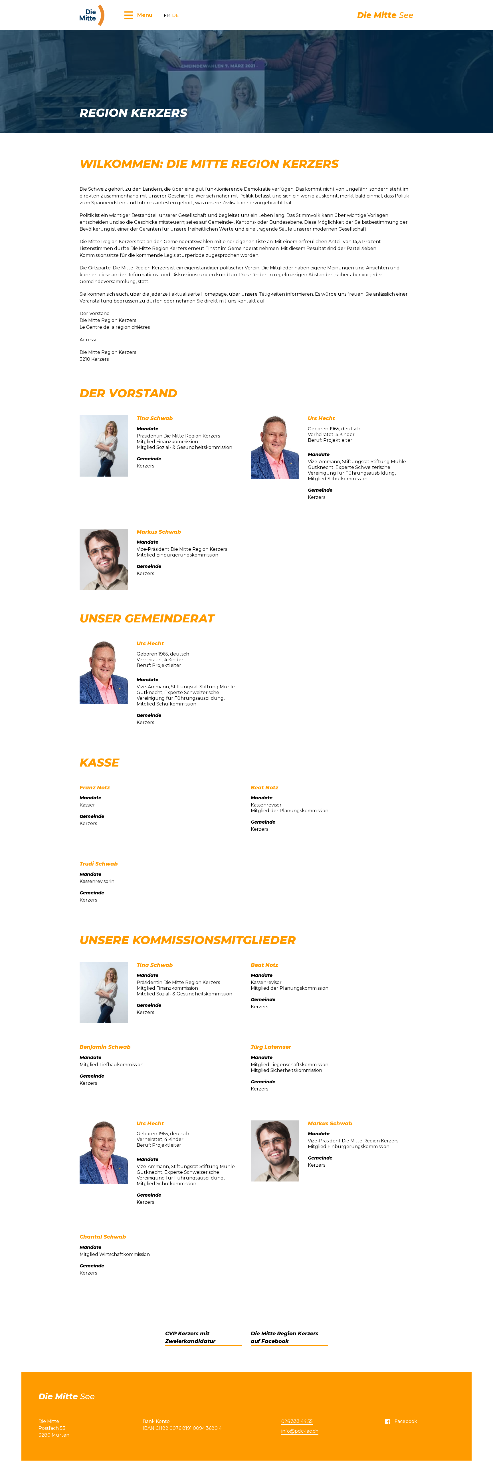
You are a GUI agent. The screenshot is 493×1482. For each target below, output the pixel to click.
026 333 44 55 (297, 1421)
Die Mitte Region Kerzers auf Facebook (284, 1337)
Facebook (406, 1421)
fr (167, 15)
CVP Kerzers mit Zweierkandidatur (190, 1337)
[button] (138, 14)
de (175, 15)
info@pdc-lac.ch (299, 1431)
